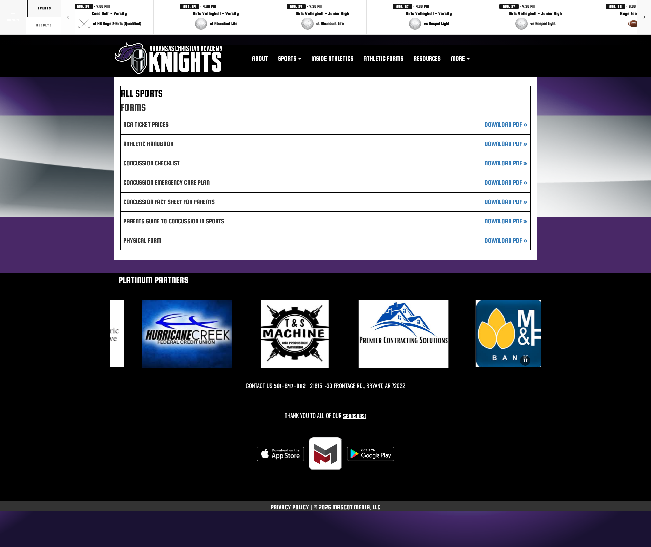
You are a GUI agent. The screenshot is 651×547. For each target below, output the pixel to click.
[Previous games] (68, 17)
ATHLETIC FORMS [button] (383, 58)
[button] (109, 17)
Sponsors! (354, 416)
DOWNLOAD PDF (506, 124)
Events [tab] (44, 8)
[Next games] (644, 17)
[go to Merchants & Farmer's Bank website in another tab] (500, 333)
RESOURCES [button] (427, 58)
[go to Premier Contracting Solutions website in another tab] (392, 334)
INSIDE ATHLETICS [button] (332, 58)
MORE (458, 58)
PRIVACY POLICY (290, 507)
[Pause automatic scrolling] (525, 361)
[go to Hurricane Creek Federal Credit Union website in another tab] (175, 334)
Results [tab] (44, 25)
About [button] (260, 58)
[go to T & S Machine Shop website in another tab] (284, 334)
